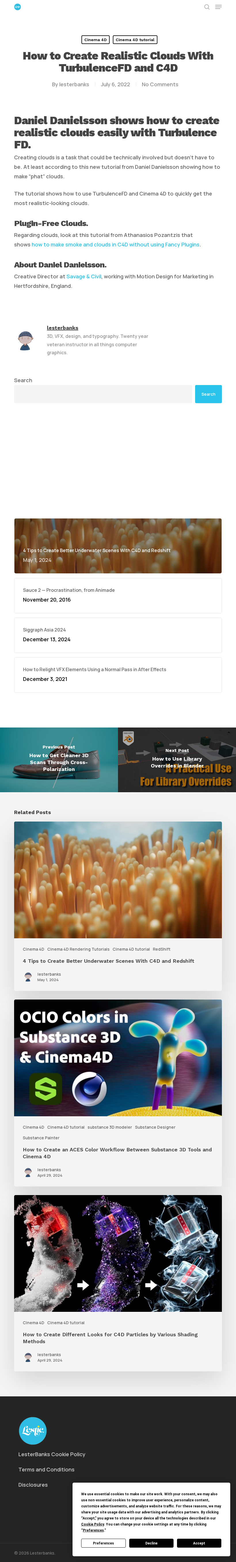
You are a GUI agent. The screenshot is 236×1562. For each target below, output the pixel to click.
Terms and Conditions (46, 1469)
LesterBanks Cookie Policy (51, 1454)
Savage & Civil (83, 276)
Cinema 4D (95, 39)
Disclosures (33, 1484)
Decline (151, 1543)
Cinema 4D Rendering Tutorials (78, 949)
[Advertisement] (118, 460)
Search (23, 380)
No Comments (160, 84)
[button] (218, 7)
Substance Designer (155, 1127)
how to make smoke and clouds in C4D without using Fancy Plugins (115, 244)
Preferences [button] (93, 1530)
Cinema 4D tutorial (135, 39)
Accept (199, 1543)
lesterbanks (74, 84)
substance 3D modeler (109, 1127)
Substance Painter (41, 1137)
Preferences (103, 1543)
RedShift (161, 949)
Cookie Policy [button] (92, 1524)
